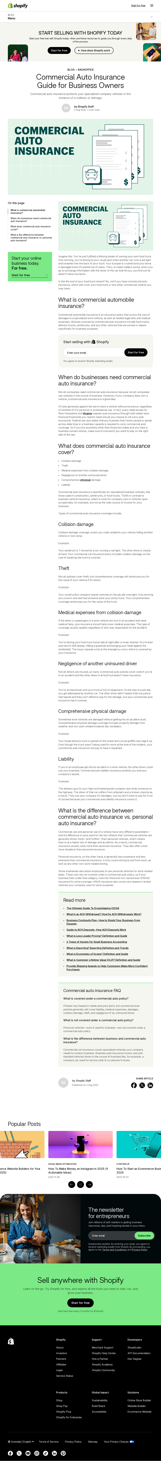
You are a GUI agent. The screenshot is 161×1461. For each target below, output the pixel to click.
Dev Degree (134, 1358)
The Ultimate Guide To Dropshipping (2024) (93, 908)
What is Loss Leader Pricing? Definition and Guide (97, 935)
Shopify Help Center (104, 1353)
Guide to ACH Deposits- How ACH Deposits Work (96, 929)
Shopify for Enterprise (69, 1417)
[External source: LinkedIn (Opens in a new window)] (54, 1453)
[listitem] (80, 1155)
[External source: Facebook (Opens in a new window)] (10, 1453)
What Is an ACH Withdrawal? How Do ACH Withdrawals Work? (104, 914)
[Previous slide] (71, 1184)
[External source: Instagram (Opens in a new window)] (36, 1453)
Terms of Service (49, 1441)
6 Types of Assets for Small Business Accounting (97, 941)
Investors (61, 1353)
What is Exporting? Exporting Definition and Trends (97, 948)
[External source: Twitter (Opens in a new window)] (19, 1453)
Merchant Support (102, 1347)
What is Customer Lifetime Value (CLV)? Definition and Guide (103, 959)
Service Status (64, 1375)
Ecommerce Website (139, 1411)
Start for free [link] (136, 352)
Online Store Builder (139, 1400)
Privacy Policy (139, 1249)
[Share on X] (142, 1085)
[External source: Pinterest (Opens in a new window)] (63, 1453)
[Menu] (151, 5)
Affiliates (61, 1364)
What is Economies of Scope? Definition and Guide (97, 954)
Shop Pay (62, 1406)
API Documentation (139, 1353)
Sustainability (100, 1400)
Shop (59, 1400)
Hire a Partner (100, 1358)
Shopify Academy (102, 1364)
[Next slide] (89, 1184)
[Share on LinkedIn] (150, 1085)
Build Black (98, 1406)
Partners (61, 1358)
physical (85, 479)
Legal (59, 1370)
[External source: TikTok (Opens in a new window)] (45, 1453)
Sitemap (92, 1441)
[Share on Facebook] (134, 1085)
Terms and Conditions (114, 1249)
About (59, 1347)
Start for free (138, 5)
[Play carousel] (80, 1184)
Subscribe (144, 1235)
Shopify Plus (63, 1411)
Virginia (87, 413)
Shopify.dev (134, 1347)
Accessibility (99, 1411)
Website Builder (137, 1406)
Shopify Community (103, 1370)
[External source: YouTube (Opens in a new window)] (28, 1453)
